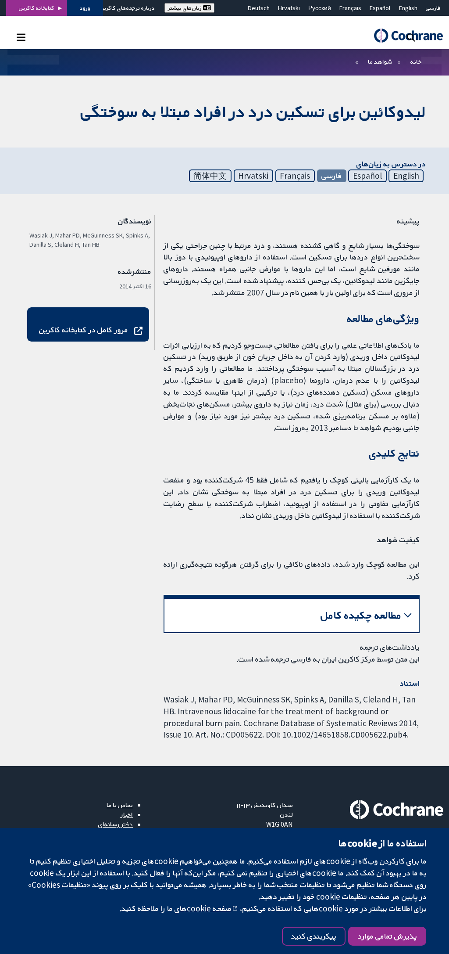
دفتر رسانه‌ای (115, 824)
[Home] (404, 36)
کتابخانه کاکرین (36, 8)
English (408, 8)
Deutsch (259, 8)
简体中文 (210, 175)
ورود (85, 8)
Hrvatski (289, 8)
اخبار (127, 814)
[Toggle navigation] (21, 37)
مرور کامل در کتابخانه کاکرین (83, 329)
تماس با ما (120, 804)
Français (350, 8)
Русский (319, 8)
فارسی (433, 8)
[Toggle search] (411, 37)
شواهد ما (380, 61)
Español (380, 8)
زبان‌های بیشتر (185, 8)
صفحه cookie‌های (203, 908)
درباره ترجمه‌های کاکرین (127, 8)
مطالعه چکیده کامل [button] (361, 615)
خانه (416, 61)
